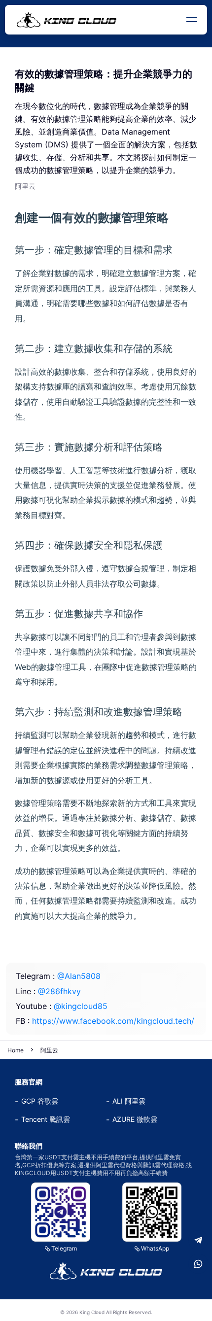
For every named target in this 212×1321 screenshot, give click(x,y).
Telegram (64, 1248)
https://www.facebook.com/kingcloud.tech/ (113, 1021)
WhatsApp (155, 1248)
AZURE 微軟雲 (134, 1119)
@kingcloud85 (80, 1006)
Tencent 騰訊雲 (45, 1119)
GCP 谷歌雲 (39, 1101)
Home (15, 1050)
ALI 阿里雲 (128, 1101)
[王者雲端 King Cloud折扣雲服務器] (106, 1271)
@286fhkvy (59, 991)
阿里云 (49, 1050)
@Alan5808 (79, 976)
